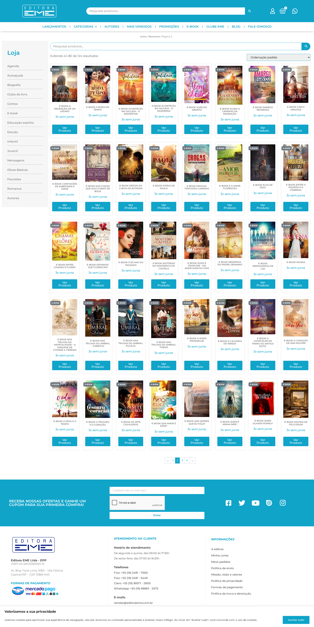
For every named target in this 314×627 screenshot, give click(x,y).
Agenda (13, 66)
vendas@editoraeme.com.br (133, 603)
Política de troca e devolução (231, 593)
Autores (13, 198)
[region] (157, 616)
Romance (154, 36)
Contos (12, 104)
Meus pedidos (220, 562)
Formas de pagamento (227, 587)
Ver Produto (65, 129)
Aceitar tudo (296, 620)
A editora (217, 549)
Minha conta (219, 555)
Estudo (12, 132)
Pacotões (14, 179)
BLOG (236, 26)
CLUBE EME (215, 26)
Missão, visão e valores (226, 574)
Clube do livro (17, 94)
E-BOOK (193, 26)
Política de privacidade (226, 581)
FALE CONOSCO (259, 26)
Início (143, 36)
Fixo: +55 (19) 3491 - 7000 (131, 572)
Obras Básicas (17, 170)
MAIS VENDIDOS (139, 26)
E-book (12, 113)
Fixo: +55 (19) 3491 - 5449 (131, 578)
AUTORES (111, 26)
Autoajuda (15, 75)
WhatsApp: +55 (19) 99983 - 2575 (136, 588)
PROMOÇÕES (169, 26)
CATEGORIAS (83, 26)
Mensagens (15, 160)
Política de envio (222, 568)
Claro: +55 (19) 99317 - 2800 (132, 583)
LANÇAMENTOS (54, 26)
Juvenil (12, 151)
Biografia (14, 85)
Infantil (12, 141)
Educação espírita (20, 122)
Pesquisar (249, 11)
